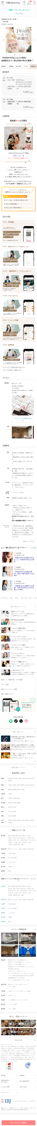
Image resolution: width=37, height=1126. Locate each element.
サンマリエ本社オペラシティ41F (17, 973)
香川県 (10, 816)
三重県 (23, 789)
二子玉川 (30, 840)
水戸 (13, 862)
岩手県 (10, 798)
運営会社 (3, 1075)
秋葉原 (10, 840)
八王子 (20, 842)
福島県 (18, 798)
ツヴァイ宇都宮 (12, 1004)
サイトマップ (4, 1092)
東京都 (10, 778)
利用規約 (22, 1075)
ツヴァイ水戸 (23, 1000)
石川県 (14, 807)
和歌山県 (31, 785)
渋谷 (34, 840)
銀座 (16, 835)
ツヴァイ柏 (19, 991)
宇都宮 (10, 866)
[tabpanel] (18, 40)
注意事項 (33, 66)
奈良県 (27, 785)
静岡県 (14, 789)
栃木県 (32, 778)
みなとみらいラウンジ (22, 984)
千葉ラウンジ (12, 991)
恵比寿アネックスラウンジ (27, 966)
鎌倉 (32, 849)
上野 (32, 838)
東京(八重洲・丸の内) (24, 835)
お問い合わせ (23, 1087)
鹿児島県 (31, 820)
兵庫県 (18, 785)
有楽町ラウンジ (22, 964)
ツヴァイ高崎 (12, 1008)
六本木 (18, 838)
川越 (12, 858)
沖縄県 (10, 822)
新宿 (9, 835)
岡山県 (10, 811)
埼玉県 (24, 778)
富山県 (10, 807)
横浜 (9, 849)
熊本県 (18, 820)
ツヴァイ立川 (30, 973)
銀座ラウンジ (24, 960)
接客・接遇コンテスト (7, 694)
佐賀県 (14, 820)
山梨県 (14, 803)
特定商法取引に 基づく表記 (5, 1081)
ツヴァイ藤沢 (12, 986)
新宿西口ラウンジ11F (14, 960)
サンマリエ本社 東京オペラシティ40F (18, 980)
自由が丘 (10, 842)
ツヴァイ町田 (12, 975)
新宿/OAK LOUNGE (13, 969)
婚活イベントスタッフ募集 (9, 689)
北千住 (14, 840)
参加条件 (3, 66)
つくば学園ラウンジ (13, 1000)
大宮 (9, 858)
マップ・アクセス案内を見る (23, 418)
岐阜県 (18, 789)
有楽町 (13, 835)
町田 (26, 840)
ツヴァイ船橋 (26, 991)
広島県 (14, 811)
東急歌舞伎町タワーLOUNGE (16, 978)
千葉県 (20, 778)
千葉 (9, 853)
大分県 (23, 820)
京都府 (14, 785)
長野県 (18, 803)
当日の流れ (18, 66)
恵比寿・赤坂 (12, 838)
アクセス (26, 66)
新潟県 (10, 803)
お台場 (15, 842)
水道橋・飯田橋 (12, 844)
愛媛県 (14, 816)
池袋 (21, 838)
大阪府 (10, 785)
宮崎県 (27, 820)
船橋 (14, 853)
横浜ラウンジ (12, 984)
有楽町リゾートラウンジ (24, 962)
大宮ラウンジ (12, 995)
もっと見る (33, 547)
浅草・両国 (20, 844)
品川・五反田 (27, 838)
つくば (10, 862)
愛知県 (10, 789)
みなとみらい (15, 849)
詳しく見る (19, 13)
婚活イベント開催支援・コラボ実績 (11, 679)
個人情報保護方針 (24, 1081)
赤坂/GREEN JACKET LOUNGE (25, 975)
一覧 (35, 761)
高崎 (9, 871)
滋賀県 (23, 785)
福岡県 (10, 820)
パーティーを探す (20, 1123)
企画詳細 (11, 66)
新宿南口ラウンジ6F (14, 966)
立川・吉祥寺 (20, 840)
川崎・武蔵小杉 (23, 849)
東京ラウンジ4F (12, 964)
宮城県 (14, 798)
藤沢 (29, 849)
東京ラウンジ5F (12, 962)
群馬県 (10, 780)
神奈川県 (14, 778)
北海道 (10, 794)
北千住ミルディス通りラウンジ (16, 971)
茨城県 (28, 778)
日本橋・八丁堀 (26, 842)
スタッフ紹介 (5, 684)
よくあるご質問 (5, 1087)
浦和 (15, 858)
